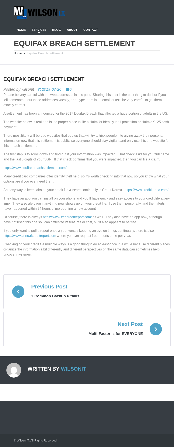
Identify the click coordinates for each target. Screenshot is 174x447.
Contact (90, 29)
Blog (56, 29)
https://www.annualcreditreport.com (29, 236)
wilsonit (27, 89)
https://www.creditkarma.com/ (146, 190)
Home (21, 29)
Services (39, 29)
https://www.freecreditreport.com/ (67, 217)
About (72, 29)
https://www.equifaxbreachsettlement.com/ (34, 168)
